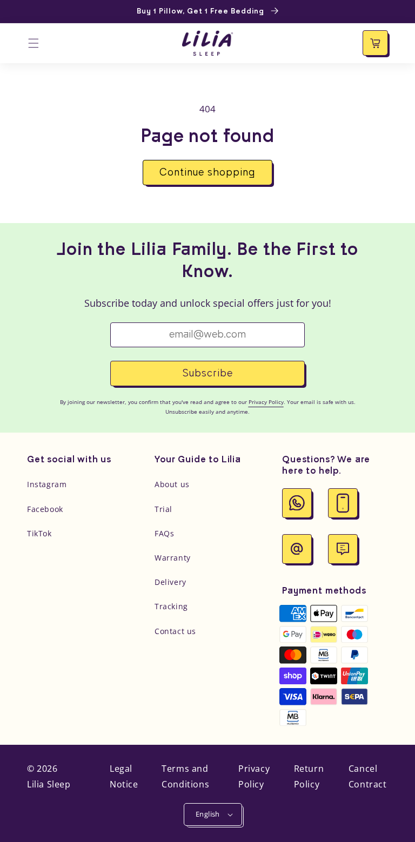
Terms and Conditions (185, 776)
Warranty (173, 558)
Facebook (45, 509)
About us (172, 484)
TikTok (39, 533)
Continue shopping (207, 173)
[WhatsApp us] (297, 503)
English (208, 814)
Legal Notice (124, 776)
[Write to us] (297, 549)
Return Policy (309, 776)
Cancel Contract (368, 776)
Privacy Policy (254, 776)
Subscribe (208, 374)
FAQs (164, 533)
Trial (163, 509)
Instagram (46, 484)
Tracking (171, 606)
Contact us (175, 631)
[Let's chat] (343, 549)
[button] (33, 43)
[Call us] (343, 503)
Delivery (170, 582)
